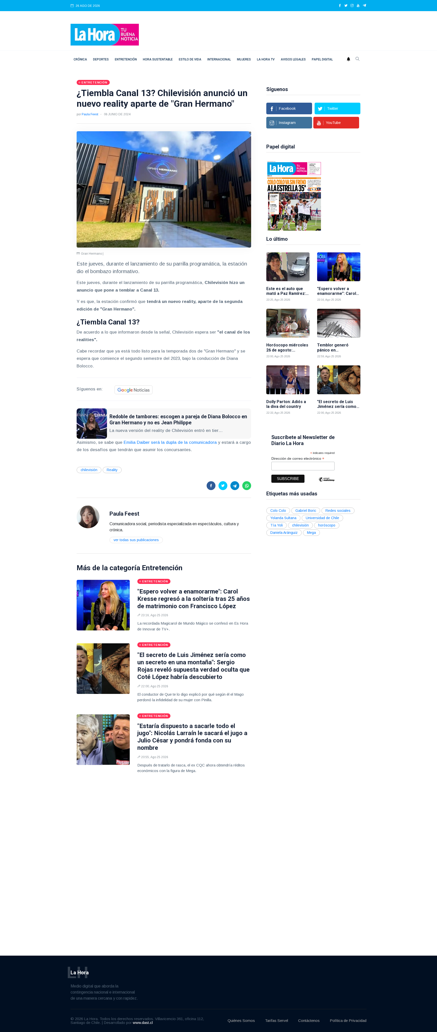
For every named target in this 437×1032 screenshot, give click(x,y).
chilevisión (89, 470)
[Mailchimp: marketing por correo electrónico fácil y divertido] (326, 483)
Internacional (219, 59)
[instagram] (352, 6)
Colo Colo (278, 511)
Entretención (126, 59)
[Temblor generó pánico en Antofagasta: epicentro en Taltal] (338, 323)
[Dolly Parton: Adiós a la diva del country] (288, 379)
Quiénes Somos (241, 1020)
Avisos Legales (293, 59)
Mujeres (244, 59)
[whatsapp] (246, 485)
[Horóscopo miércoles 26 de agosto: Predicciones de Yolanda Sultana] (288, 323)
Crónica (80, 59)
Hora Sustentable (158, 59)
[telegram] (364, 6)
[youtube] (358, 6)
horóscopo (326, 525)
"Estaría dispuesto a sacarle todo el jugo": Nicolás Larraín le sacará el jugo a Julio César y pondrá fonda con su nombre (192, 736)
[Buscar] (357, 59)
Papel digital (322, 59)
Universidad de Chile (322, 518)
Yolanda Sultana (283, 518)
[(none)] (88, 516)
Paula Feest (90, 114)
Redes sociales (338, 511)
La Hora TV (266, 59)
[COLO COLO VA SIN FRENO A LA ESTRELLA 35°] (294, 195)
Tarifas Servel (276, 1020)
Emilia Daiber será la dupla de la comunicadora (170, 442)
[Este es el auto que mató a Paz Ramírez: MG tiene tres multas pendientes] (288, 266)
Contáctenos (309, 1020)
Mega (311, 533)
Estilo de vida (190, 59)
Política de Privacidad (348, 1020)
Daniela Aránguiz (284, 533)
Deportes (101, 59)
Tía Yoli (276, 525)
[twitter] (345, 6)
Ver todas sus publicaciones (136, 540)
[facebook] (339, 6)
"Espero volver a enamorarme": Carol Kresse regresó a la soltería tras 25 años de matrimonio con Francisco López (193, 599)
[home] (105, 34)
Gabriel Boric (305, 511)
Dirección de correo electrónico (297, 458)
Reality (112, 470)
